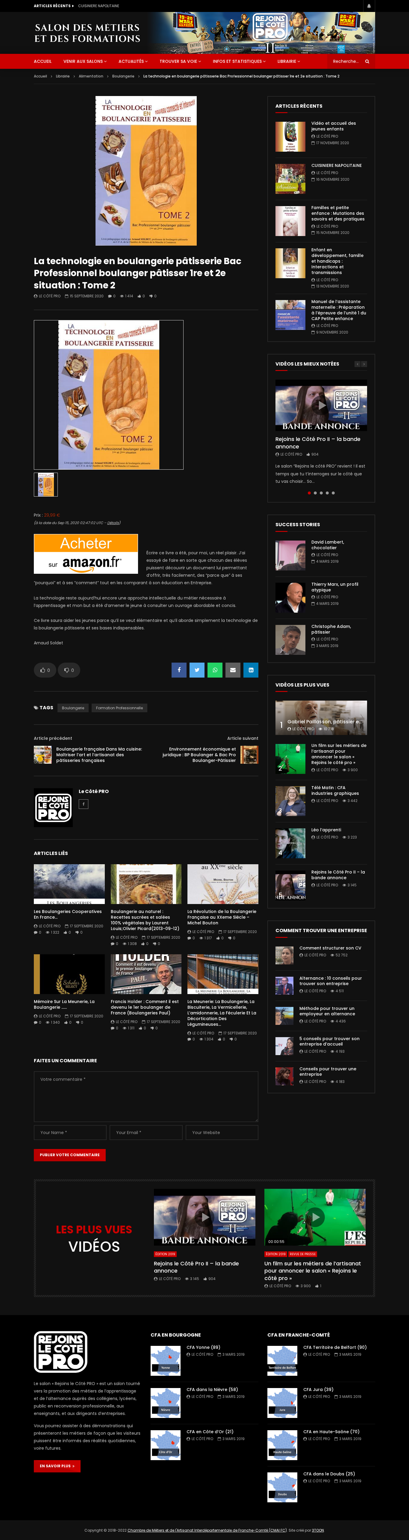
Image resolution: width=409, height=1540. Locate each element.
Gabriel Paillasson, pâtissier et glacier (333, 721)
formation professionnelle (119, 707)
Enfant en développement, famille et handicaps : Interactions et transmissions (337, 261)
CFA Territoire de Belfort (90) (335, 1347)
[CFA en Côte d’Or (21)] (166, 1445)
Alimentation (91, 76)
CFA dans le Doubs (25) (329, 1474)
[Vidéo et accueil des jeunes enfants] (290, 137)
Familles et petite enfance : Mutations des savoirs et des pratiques (338, 213)
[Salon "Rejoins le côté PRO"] (87, 32)
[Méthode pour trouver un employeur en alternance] (284, 1016)
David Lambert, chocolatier (327, 545)
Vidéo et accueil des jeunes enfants (333, 126)
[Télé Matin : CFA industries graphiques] (290, 801)
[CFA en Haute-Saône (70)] (282, 1445)
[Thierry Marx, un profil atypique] (290, 598)
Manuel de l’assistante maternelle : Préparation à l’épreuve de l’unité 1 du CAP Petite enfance (338, 310)
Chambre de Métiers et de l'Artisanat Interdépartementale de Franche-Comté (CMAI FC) (207, 1530)
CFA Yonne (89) (203, 1347)
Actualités (131, 61)
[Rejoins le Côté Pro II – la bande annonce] (290, 885)
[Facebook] (83, 804)
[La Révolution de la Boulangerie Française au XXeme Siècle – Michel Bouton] (222, 884)
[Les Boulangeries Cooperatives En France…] (69, 884)
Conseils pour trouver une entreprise (327, 1072)
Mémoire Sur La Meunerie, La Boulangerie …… (64, 1004)
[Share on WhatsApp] (214, 670)
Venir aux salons (83, 61)
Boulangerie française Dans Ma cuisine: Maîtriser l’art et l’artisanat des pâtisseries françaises (99, 754)
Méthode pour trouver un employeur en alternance (327, 1011)
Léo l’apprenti (326, 830)
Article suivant (242, 738)
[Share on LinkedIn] (250, 670)
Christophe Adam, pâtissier (331, 629)
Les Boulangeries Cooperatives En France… (68, 914)
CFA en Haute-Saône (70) (331, 1432)
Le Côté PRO (49, 296)
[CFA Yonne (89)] (166, 1361)
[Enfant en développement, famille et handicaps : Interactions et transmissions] (290, 263)
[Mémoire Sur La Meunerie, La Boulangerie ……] (69, 974)
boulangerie (73, 707)
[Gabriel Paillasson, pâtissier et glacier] (321, 718)
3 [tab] (321, 492)
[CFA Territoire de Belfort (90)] (282, 1361)
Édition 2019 (165, 1254)
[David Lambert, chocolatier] (290, 555)
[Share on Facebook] (179, 670)
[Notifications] (369, 6)
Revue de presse (303, 1254)
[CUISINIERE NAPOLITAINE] (290, 179)
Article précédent (53, 738)
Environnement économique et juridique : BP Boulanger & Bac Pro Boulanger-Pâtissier (199, 754)
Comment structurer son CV (330, 948)
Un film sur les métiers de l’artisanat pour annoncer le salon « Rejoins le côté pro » (338, 754)
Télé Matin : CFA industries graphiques (335, 790)
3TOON (318, 1530)
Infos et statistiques (237, 61)
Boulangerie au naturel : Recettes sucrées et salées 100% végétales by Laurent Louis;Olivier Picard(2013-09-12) (145, 920)
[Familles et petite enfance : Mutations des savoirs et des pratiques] (290, 221)
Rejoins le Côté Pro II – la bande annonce (317, 442)
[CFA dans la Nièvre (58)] (166, 1403)
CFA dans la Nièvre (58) (212, 1390)
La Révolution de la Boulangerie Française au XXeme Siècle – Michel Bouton (221, 917)
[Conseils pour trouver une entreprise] (284, 1076)
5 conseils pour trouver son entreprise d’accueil (329, 1041)
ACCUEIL (42, 61)
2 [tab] (315, 492)
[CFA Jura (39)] (282, 1403)
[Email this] (232, 670)
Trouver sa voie (178, 61)
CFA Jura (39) (318, 1390)
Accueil (40, 76)
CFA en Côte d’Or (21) (210, 1432)
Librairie (287, 61)
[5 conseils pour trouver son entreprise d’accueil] (284, 1046)
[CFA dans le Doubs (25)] (282, 1487)
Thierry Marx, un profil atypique (334, 587)
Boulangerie (123, 76)
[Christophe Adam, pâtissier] (290, 640)
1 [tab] (309, 492)
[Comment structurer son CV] (284, 955)
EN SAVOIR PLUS (56, 1466)
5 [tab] (333, 492)
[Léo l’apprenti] (290, 843)
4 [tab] (327, 492)
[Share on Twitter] (197, 670)
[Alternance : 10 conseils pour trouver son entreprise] (284, 986)
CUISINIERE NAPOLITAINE (98, 5)
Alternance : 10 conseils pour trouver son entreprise (330, 981)
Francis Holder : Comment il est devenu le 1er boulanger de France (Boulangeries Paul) (145, 1007)
